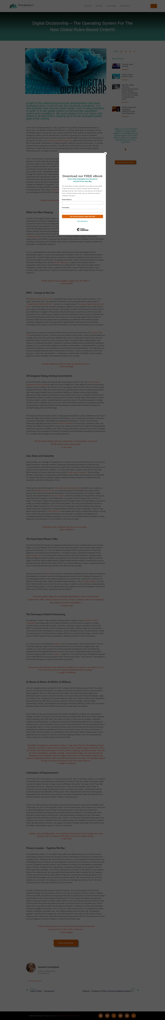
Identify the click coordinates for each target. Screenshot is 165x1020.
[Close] (105, 153)
